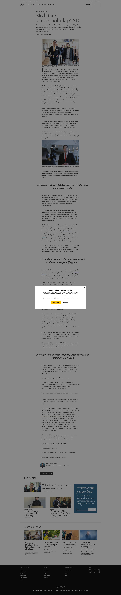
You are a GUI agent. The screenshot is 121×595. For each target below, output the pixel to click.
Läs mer (63, 295)
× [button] (84, 287)
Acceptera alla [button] (56, 302)
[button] (60, 305)
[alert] (60, 297)
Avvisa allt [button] (65, 302)
